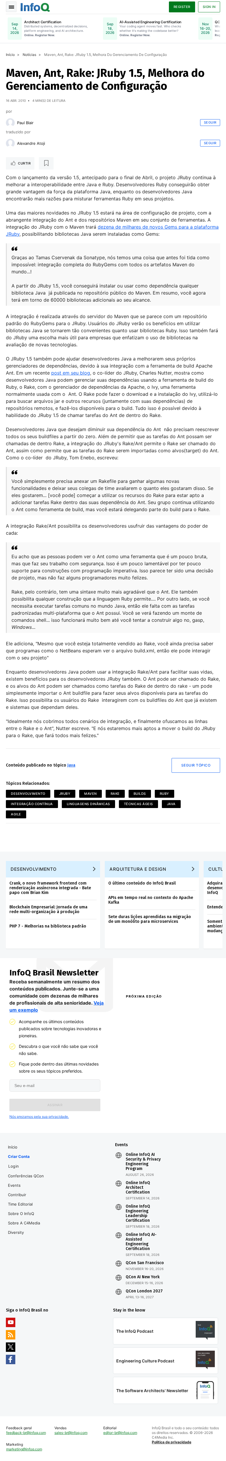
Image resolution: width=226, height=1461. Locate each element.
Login (13, 1166)
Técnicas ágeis (138, 804)
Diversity (16, 1232)
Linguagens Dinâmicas (88, 804)
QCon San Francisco (145, 1263)
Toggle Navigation (11, 6)
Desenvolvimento (28, 794)
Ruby (164, 794)
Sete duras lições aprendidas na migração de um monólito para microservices (149, 919)
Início (10, 54)
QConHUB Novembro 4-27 (145, 1103)
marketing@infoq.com (24, 1449)
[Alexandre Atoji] (10, 143)
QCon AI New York (142, 1277)
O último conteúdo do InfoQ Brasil (142, 883)
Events (14, 1185)
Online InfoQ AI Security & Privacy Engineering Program (143, 1161)
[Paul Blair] (10, 122)
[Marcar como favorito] (46, 163)
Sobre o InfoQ (21, 1213)
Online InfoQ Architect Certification (138, 1188)
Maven (90, 794)
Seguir (210, 122)
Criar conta (19, 1156)
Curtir (24, 163)
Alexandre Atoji (31, 143)
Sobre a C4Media (24, 1223)
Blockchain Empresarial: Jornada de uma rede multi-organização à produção (48, 909)
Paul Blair (25, 122)
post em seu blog (70, 373)
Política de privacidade (171, 1442)
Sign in (209, 7)
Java (71, 765)
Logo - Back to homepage (35, 6)
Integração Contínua (32, 804)
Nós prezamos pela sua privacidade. (39, 1116)
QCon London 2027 (144, 1291)
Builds (140, 794)
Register (182, 7)
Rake (115, 794)
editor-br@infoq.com (120, 1432)
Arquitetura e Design (137, 869)
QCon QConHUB (159, 1009)
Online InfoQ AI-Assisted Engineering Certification (141, 1241)
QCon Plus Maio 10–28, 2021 (144, 1116)
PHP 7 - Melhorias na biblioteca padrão (47, 926)
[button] (54, 1105)
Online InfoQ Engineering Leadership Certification (138, 1213)
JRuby (65, 794)
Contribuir (17, 1194)
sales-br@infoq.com (70, 1432)
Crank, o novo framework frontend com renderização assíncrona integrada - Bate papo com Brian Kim (50, 888)
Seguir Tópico (196, 765)
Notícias (29, 54)
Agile (16, 814)
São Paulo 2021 (184, 1100)
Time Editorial (20, 1204)
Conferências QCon (26, 1176)
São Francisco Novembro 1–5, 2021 (188, 1116)
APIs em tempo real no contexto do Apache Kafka (150, 900)
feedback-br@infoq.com (26, 1432)
